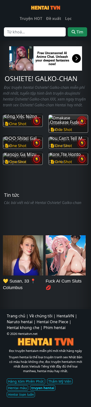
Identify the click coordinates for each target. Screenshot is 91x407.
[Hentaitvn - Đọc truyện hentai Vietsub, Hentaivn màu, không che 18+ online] (45, 7)
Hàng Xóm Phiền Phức (26, 381)
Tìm (79, 32)
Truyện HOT (31, 18)
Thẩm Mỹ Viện (59, 381)
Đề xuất (53, 18)
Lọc (68, 18)
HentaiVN (65, 316)
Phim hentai (54, 327)
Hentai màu (17, 388)
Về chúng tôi (40, 316)
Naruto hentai (20, 321)
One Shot (17, 123)
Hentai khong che (23, 327)
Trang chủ (16, 316)
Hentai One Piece (52, 321)
